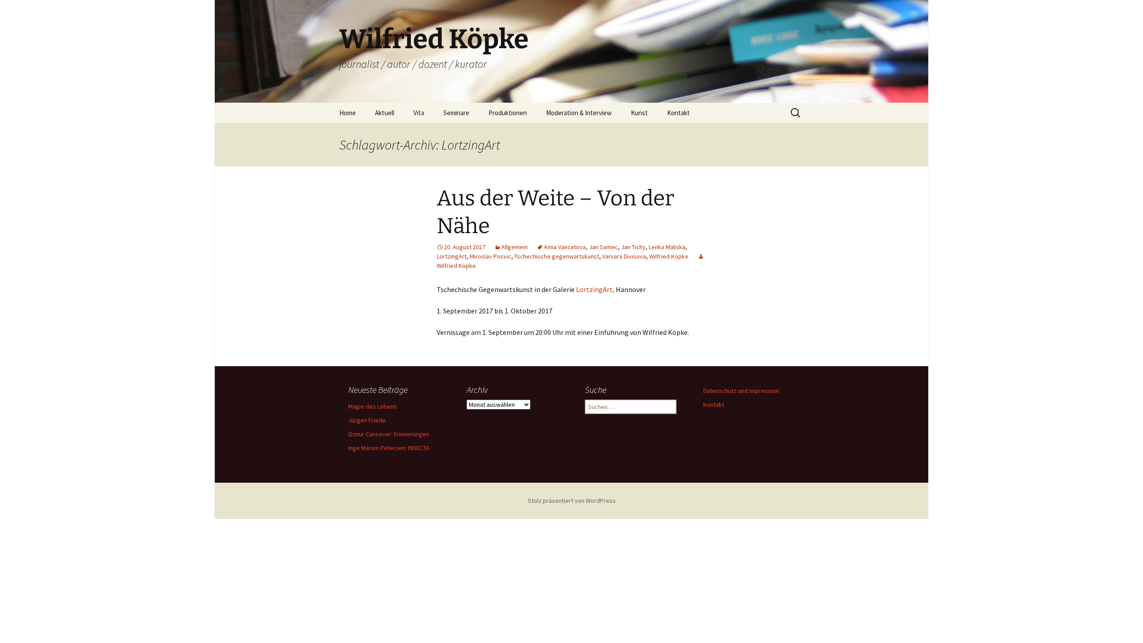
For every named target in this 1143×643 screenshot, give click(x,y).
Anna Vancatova (565, 247)
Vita (418, 113)
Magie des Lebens (372, 406)
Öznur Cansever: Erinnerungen (388, 434)
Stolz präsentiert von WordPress (572, 501)
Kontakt (678, 113)
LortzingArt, (595, 289)
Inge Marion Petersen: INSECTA (389, 448)
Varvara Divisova (624, 256)
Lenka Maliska (667, 247)
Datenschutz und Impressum (741, 391)
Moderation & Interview (579, 113)
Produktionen (507, 113)
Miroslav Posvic (490, 256)
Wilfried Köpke (668, 256)
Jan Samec (603, 247)
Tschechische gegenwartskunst (556, 256)
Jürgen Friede (367, 420)
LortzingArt (452, 256)
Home (347, 113)
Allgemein (514, 247)
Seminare (456, 113)
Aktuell (384, 113)
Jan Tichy (633, 247)
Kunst (639, 113)
